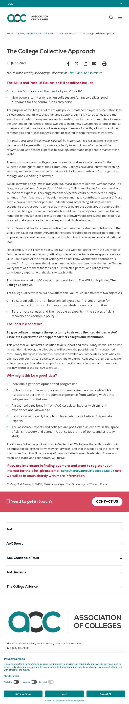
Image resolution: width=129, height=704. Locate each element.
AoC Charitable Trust (23, 558)
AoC (10, 529)
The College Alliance (22, 586)
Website (96, 73)
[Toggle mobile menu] (118, 17)
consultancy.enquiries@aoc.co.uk (87, 471)
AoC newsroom (68, 33)
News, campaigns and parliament (36, 33)
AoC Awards (16, 572)
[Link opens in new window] (68, 63)
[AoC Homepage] (28, 17)
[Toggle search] (111, 17)
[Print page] (104, 63)
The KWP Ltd (77, 73)
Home (10, 33)
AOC (11, 4)
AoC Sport (15, 543)
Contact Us (107, 501)
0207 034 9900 (20, 648)
